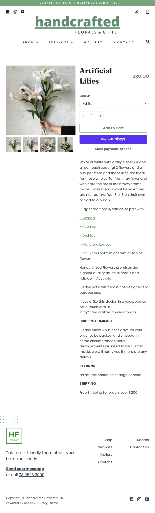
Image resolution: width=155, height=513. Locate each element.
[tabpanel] (40, 100)
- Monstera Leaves (96, 244)
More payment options (113, 149)
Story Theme (49, 503)
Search (143, 439)
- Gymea (87, 217)
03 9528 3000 (31, 475)
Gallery (93, 42)
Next (74, 110)
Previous (7, 110)
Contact (124, 42)
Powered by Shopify (20, 503)
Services (60, 42)
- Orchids (87, 235)
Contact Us (139, 447)
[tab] (13, 144)
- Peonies (88, 226)
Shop (29, 42)
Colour (85, 96)
